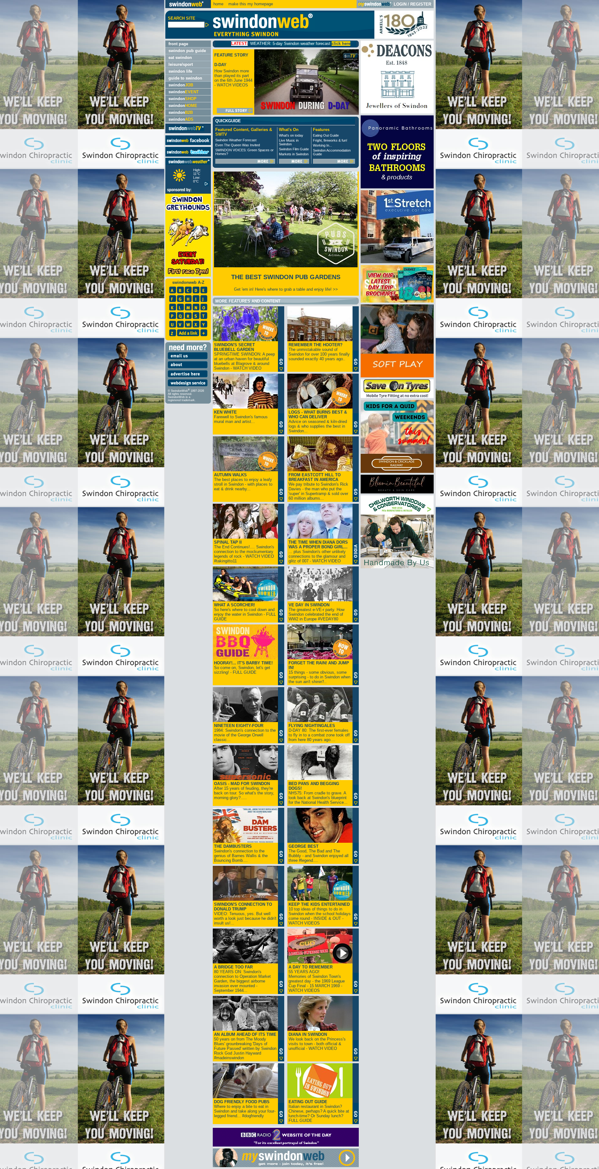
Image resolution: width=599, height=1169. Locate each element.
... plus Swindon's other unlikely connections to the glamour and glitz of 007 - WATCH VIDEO (318, 551)
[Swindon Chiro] (82, 584)
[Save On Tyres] (397, 396)
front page (178, 43)
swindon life (180, 71)
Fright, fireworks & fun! (330, 140)
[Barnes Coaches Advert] (397, 301)
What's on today (291, 135)
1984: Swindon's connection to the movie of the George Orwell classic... (245, 732)
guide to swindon (185, 78)
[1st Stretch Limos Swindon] (397, 262)
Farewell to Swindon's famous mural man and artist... (241, 417)
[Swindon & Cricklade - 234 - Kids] (397, 471)
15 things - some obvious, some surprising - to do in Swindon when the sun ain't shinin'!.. (319, 672)
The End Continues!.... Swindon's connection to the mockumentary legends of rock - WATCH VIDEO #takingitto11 (244, 551)
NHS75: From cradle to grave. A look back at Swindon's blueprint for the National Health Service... (318, 793)
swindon (180, 85)
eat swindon (180, 57)
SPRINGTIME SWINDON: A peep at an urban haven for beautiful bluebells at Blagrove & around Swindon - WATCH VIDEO (244, 356)
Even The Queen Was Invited (237, 145)
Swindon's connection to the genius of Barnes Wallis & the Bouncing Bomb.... (241, 853)
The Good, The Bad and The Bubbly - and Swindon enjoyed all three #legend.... (318, 853)
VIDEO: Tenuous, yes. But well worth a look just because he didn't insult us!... (245, 913)
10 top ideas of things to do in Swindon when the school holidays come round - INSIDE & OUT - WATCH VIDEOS (320, 913)
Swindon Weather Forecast (235, 140)
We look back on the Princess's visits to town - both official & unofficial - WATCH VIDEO (317, 1041)
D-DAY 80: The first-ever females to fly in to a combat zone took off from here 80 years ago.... (319, 732)
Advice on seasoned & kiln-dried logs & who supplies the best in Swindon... (318, 421)
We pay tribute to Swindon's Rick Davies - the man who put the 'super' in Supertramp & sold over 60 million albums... (318, 487)
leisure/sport (180, 64)
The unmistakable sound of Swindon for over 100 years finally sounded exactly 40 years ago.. (319, 351)
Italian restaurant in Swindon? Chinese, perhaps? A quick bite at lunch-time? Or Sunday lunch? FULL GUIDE (319, 1111)
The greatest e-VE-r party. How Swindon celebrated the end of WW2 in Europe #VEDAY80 (316, 612)
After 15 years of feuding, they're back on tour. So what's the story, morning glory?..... (244, 790)
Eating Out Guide (326, 135)
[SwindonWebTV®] (186, 131)
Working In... (322, 145)
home (218, 4)
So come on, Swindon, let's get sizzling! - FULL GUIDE (243, 668)
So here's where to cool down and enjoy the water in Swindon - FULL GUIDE (245, 612)
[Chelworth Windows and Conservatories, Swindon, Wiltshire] (397, 567)
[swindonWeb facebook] (188, 143)
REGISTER (420, 4)
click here (250, 43)
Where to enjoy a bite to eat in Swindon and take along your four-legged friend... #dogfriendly (244, 1108)
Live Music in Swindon (289, 142)
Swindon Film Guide (294, 149)
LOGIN (400, 4)
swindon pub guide (187, 50)
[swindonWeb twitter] (188, 155)
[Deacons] (397, 112)
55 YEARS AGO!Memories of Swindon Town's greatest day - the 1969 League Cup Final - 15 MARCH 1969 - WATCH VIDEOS (317, 979)
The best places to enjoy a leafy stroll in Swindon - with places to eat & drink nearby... (243, 482)
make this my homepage (250, 4)
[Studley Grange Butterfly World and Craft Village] (397, 376)
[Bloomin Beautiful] (397, 492)
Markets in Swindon (294, 154)
